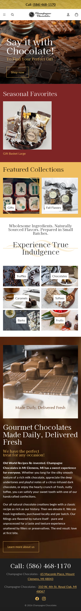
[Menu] (4, 14)
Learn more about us (21, 546)
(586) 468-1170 (48, 565)
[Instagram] (44, 598)
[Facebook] (37, 598)
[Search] (12, 14)
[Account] (68, 14)
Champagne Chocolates (45, 605)
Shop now (17, 72)
